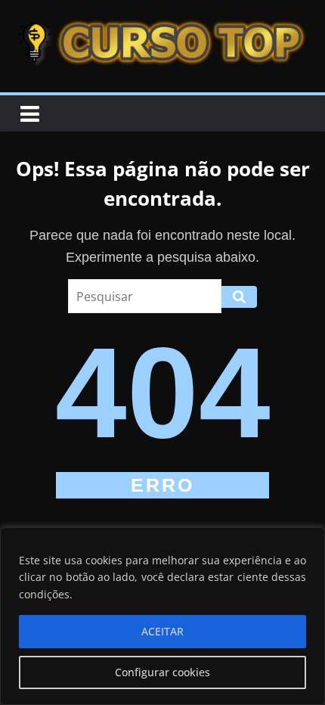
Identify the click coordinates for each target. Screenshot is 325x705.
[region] (162, 616)
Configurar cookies (162, 672)
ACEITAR (162, 631)
